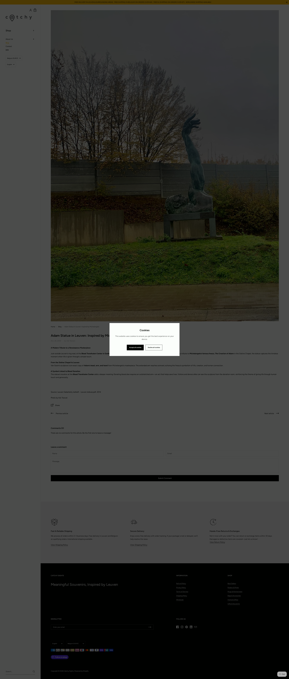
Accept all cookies (135, 347)
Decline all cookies (154, 347)
